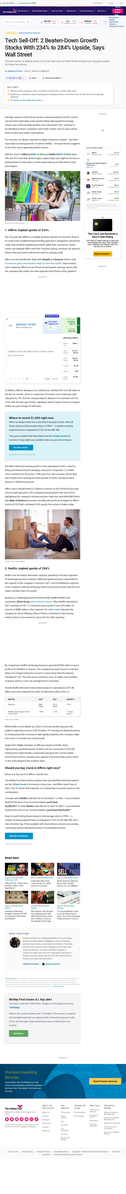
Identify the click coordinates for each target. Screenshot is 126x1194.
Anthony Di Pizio (15, 71)
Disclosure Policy (43, 1152)
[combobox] (16, 22)
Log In (111, 3)
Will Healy (74, 878)
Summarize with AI (52, 78)
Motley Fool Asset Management (111, 1113)
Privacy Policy (27, 1152)
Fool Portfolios (65, 1129)
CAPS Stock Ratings (94, 1111)
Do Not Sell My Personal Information (68, 1155)
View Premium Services (105, 1081)
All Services (65, 1112)
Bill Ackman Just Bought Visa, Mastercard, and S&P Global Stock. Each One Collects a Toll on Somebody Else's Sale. (42, 916)
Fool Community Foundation (110, 1128)
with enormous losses (41, 601)
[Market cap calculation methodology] (77, 343)
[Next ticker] (105, 22)
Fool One (64, 1134)
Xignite (23, 1126)
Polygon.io (33, 1126)
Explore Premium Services (29, 33)
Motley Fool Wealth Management (111, 1118)
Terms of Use (13, 1152)
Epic (62, 1121)
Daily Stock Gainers (113, 23)
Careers (45, 1116)
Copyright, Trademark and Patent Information (90, 1152)
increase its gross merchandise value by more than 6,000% (33, 263)
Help (121, 3)
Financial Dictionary (93, 1125)
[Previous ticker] (35, 22)
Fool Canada (79, 1116)
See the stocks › (21, 447)
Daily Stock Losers (116, 26)
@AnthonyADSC (53, 964)
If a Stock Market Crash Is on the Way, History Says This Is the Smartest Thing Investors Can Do (68, 915)
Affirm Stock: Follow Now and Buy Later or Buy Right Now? (16, 885)
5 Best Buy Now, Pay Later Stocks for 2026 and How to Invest (41, 883)
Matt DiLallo (48, 878)
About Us (45, 1112)
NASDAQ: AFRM (26, 324)
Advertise (46, 1131)
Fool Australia (79, 1112)
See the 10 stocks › (19, 836)
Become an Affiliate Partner (111, 1133)
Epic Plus (64, 1125)
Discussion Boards (94, 1116)
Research (46, 1120)
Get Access (89, 167)
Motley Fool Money (65, 1139)
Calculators (94, 1121)
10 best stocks (59, 436)
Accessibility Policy (61, 1152)
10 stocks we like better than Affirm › (26, 100)
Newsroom (46, 1123)
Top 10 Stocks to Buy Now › (118, 11)
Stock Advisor (64, 1117)
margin (57, 609)
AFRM (33, 154)
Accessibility (98, 3)
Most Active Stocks (114, 19)
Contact (45, 1127)
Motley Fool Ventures (112, 1123)
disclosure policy (58, 986)
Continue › (18, 1033)
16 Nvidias (14, 1007)
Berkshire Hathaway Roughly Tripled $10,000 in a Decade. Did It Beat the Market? (16, 915)
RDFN (60, 154)
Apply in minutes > (102, 254)
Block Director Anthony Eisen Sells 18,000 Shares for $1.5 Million (67, 883)
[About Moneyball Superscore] (59, 323)
